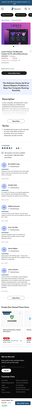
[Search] (26, 9)
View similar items (14, 73)
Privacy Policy (5, 392)
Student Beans (20, 392)
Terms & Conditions (22, 383)
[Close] (29, 2)
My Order (4, 380)
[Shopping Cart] (29, 9)
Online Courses (20, 15)
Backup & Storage (16, 20)
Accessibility (20, 385)
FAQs (3, 390)
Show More (16, 121)
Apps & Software (7, 15)
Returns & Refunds (22, 380)
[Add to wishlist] (31, 51)
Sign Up (6, 370)
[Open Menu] (3, 9)
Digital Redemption (7, 383)
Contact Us (4, 387)
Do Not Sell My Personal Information (23, 388)
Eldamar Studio (9, 68)
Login (3, 385)
